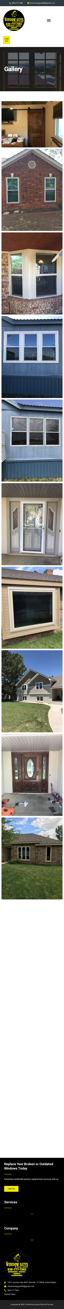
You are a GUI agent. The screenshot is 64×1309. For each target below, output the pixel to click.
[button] (49, 20)
